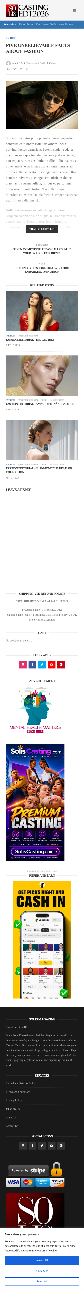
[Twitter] (42, 664)
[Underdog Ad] (42, 939)
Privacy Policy (14, 1100)
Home (21, 24)
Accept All (42, 1260)
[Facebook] (32, 664)
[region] (42, 1259)
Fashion (30, 24)
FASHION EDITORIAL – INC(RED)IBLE (30, 339)
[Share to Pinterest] (27, 69)
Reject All (42, 1281)
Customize (42, 1270)
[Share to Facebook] (8, 69)
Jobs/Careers (13, 1108)
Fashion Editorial (28, 336)
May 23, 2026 (13, 478)
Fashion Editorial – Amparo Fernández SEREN (40, 404)
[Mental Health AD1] (35, 710)
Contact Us (12, 1125)
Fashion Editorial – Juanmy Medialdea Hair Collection (39, 470)
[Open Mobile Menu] (74, 10)
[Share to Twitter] (14, 69)
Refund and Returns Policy (21, 1083)
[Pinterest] (61, 664)
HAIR (43, 400)
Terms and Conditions (18, 1091)
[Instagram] (23, 664)
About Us (11, 1117)
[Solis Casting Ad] (35, 802)
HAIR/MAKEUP (57, 400)
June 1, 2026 (12, 409)
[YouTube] (51, 664)
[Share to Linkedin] (20, 69)
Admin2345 (18, 63)
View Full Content (42, 229)
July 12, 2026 (13, 345)
